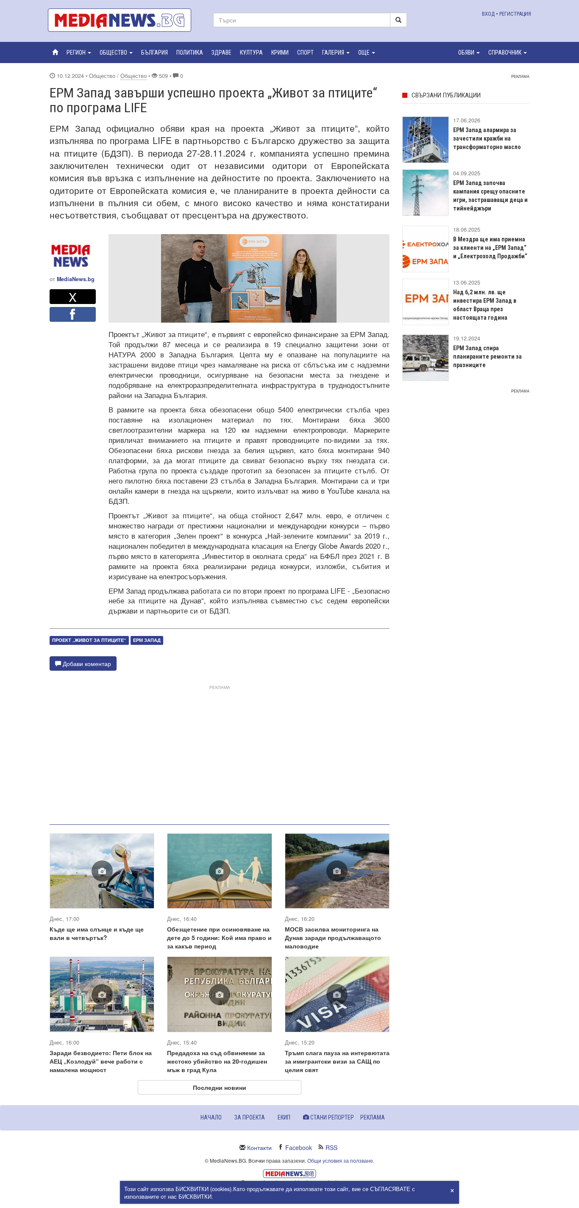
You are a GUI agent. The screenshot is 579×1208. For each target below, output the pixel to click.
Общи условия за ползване (340, 1160)
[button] (78, 52)
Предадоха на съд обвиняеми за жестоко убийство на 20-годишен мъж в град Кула (217, 1061)
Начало (211, 1117)
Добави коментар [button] (86, 663)
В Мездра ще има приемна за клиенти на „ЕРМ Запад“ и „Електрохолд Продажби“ (490, 248)
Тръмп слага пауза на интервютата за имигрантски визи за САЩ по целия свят (337, 1061)
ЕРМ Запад (147, 640)
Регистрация (515, 14)
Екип (284, 1117)
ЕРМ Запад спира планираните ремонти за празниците (487, 356)
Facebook (298, 1147)
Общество (133, 76)
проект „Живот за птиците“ (89, 640)
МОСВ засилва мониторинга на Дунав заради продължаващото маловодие (333, 937)
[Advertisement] (219, 751)
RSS (331, 1147)
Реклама (372, 1117)
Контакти (259, 1147)
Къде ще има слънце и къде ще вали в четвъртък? (97, 933)
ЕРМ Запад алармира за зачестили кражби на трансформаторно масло (487, 138)
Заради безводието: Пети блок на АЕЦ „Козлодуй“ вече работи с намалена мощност (101, 1061)
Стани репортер (331, 1117)
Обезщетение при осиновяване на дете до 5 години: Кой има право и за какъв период (219, 937)
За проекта (249, 1117)
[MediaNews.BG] (124, 20)
